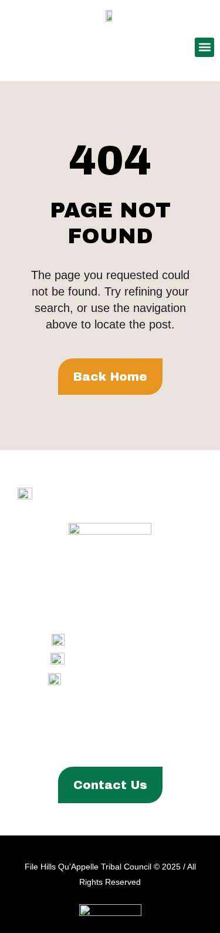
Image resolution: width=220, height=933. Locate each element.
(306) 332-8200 (137, 640)
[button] (204, 47)
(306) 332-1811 (138, 659)
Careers (151, 745)
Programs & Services (106, 725)
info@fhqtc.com (136, 679)
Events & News (84, 745)
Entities (189, 725)
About (27, 725)
